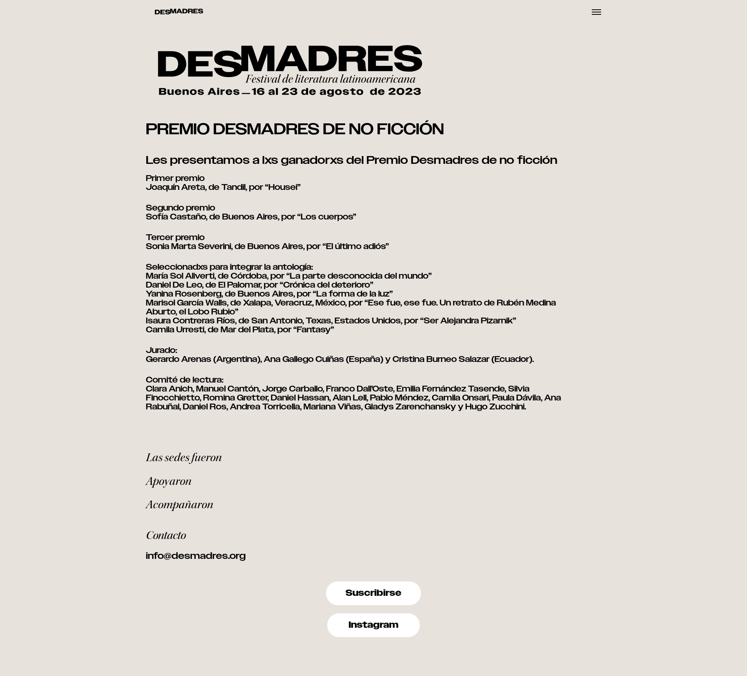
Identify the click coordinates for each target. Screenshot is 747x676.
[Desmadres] (179, 12)
